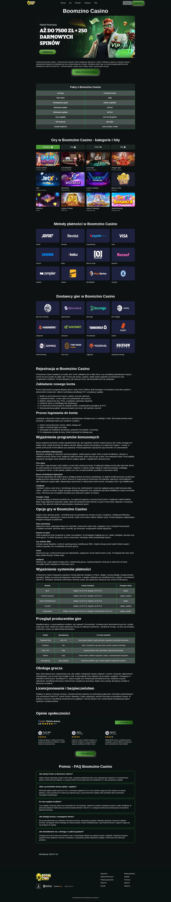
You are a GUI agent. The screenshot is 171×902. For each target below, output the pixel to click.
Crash (97, 147)
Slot (121, 147)
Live (71, 147)
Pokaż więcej (85, 753)
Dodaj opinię (124, 722)
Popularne (46, 147)
